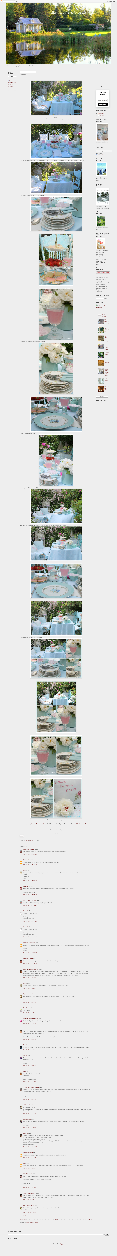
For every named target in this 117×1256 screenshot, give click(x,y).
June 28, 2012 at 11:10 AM (30, 905)
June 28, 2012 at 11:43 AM (30, 921)
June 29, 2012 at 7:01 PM (29, 1187)
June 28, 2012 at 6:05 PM (29, 1065)
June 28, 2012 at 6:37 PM (29, 1081)
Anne (24, 870)
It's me (25, 983)
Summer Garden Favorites (107, 354)
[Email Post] (38, 840)
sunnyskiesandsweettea (29, 943)
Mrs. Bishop (26, 1008)
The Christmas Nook (107, 321)
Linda (24, 1071)
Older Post (89, 1219)
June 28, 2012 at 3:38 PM (29, 1012)
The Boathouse (107, 329)
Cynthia (25, 1055)
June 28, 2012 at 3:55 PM (29, 1039)
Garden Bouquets (104, 315)
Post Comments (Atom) (32, 1222)
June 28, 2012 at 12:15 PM (30, 963)
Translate (101, 155)
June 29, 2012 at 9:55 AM (29, 1157)
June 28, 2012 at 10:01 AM (30, 854)
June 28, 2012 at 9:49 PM (29, 1127)
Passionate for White (28, 849)
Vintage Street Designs (29, 1193)
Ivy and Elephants (28, 994)
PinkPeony (26, 886)
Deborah (25, 911)
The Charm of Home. (82, 824)
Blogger (62, 1244)
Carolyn (101, 113)
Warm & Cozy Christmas (107, 389)
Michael (101, 115)
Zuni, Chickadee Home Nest (30, 969)
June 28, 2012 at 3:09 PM (29, 1002)
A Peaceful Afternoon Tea (107, 347)
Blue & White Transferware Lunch (107, 372)
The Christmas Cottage (106, 338)
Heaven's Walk (27, 1119)
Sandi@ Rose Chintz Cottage (31, 1087)
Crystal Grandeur (28, 1152)
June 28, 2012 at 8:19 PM (29, 1099)
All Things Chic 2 (28, 1105)
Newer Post (23, 1219)
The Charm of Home (28, 1205)
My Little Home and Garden (31, 1018)
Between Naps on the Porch (39, 824)
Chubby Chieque (27, 1174)
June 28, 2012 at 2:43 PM (29, 988)
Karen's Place (27, 860)
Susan (24, 1029)
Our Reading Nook (107, 362)
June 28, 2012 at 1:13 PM (29, 977)
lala (24, 1163)
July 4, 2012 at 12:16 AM (29, 1212)
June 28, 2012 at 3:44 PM (29, 1023)
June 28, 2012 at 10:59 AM (30, 894)
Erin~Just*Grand (28, 958)
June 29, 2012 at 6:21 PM (29, 1168)
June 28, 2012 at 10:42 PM (30, 1147)
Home (56, 1219)
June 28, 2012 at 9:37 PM (29, 1113)
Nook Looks (106, 379)
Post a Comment (26, 1216)
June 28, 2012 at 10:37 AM (30, 864)
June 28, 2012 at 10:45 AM (30, 880)
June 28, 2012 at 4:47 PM (29, 1050)
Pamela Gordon (27, 1045)
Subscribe (102, 104)
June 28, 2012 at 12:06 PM (30, 953)
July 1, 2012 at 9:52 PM (29, 1200)
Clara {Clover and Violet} (30, 900)
